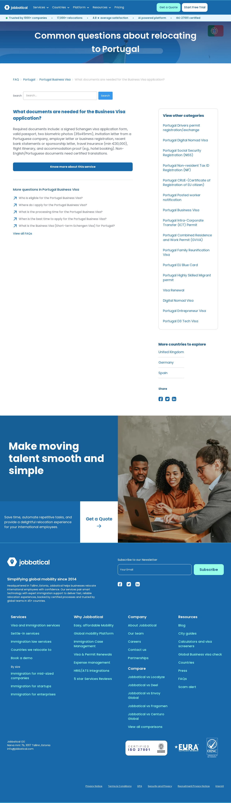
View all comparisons (145, 726)
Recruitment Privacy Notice (194, 786)
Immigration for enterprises (33, 694)
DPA (139, 786)
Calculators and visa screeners (195, 643)
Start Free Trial (194, 7)
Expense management (92, 662)
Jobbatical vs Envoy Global (144, 695)
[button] (41, 7)
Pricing (119, 7)
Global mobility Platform (94, 633)
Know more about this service (72, 167)
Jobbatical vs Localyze (146, 677)
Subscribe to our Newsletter (137, 560)
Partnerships (138, 658)
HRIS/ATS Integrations (91, 670)
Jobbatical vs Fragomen (147, 706)
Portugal (29, 79)
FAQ (16, 79)
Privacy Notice (94, 786)
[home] (15, 7)
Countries (186, 662)
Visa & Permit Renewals (93, 654)
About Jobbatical (142, 625)
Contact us (137, 649)
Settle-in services (25, 633)
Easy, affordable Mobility (94, 625)
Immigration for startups (31, 686)
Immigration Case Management (88, 643)
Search (17, 95)
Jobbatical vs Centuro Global (146, 716)
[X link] (129, 584)
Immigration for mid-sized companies (32, 675)
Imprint (219, 786)
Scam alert (187, 687)
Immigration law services (31, 641)
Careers (134, 641)
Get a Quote (169, 7)
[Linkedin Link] (137, 584)
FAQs (182, 678)
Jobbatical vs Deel (143, 685)
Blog (181, 625)
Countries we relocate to (31, 649)
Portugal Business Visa (55, 79)
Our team (136, 633)
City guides (187, 633)
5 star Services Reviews (93, 678)
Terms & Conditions (119, 786)
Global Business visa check (200, 654)
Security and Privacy (160, 786)
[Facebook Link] (120, 584)
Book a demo (21, 658)
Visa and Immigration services (35, 625)
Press (182, 670)
